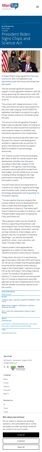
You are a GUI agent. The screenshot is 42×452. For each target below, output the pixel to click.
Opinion (6, 386)
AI (4, 405)
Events (6, 383)
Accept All (21, 435)
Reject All (21, 447)
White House (6, 294)
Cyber (6, 412)
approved (6, 81)
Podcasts (7, 390)
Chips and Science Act (9, 333)
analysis (25, 164)
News (6, 379)
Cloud (6, 408)
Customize (21, 441)
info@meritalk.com (10, 363)
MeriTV (6, 394)
